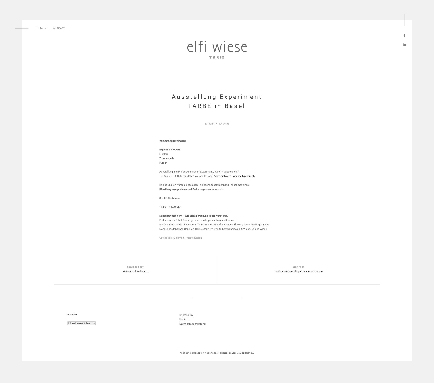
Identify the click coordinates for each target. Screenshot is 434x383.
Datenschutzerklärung (192, 323)
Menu (43, 28)
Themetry (247, 353)
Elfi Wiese (224, 124)
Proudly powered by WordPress (199, 353)
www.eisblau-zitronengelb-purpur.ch (235, 176)
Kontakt (184, 319)
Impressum (186, 315)
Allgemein (178, 237)
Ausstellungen (194, 237)
